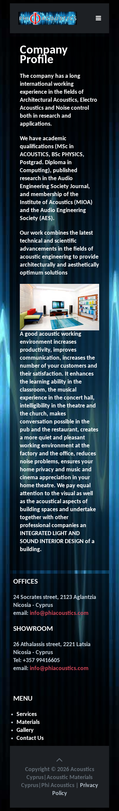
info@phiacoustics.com (59, 613)
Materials (28, 722)
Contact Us (30, 738)
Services (27, 714)
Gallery (25, 730)
